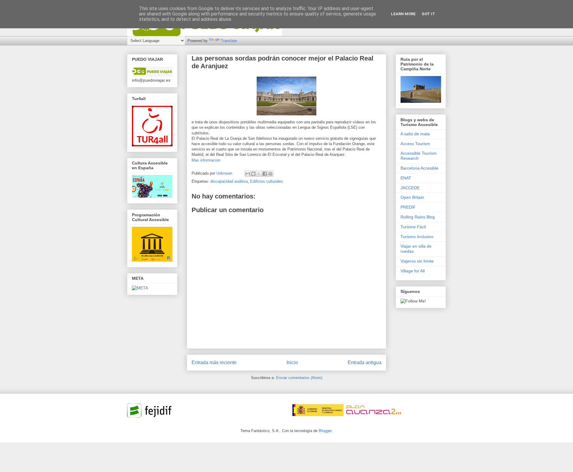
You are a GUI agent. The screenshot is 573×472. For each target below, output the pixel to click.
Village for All (413, 270)
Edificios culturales (266, 181)
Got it (428, 14)
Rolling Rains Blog (418, 217)
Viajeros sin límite (417, 261)
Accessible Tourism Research (419, 156)
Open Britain (412, 197)
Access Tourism (415, 143)
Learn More (403, 14)
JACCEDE (410, 187)
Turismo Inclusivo (417, 236)
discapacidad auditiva (229, 181)
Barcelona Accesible (419, 168)
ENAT (406, 178)
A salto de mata (415, 133)
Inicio (292, 362)
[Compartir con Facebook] (265, 174)
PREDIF (408, 207)
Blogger (325, 430)
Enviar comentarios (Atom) (299, 377)
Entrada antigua (364, 362)
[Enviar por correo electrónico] (248, 174)
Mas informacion (206, 160)
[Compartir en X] (259, 174)
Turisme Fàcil (413, 226)
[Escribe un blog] (253, 174)
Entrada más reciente (214, 362)
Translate (229, 40)
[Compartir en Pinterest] (270, 174)
